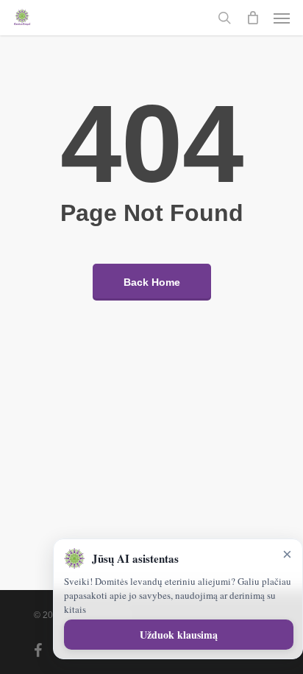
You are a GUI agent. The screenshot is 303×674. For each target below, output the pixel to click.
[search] (224, 18)
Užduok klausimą (179, 634)
